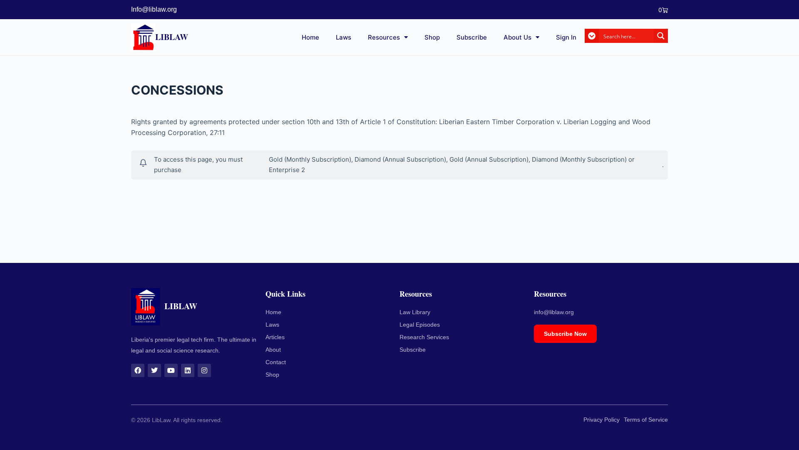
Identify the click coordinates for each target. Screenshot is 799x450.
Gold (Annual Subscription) (489, 159)
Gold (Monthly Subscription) (310, 159)
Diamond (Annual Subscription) (400, 159)
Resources (384, 37)
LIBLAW (171, 37)
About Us (517, 37)
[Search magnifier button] (661, 36)
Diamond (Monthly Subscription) (579, 159)
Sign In (566, 37)
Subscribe (472, 37)
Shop (432, 37)
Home (310, 37)
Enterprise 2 (287, 170)
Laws (343, 37)
